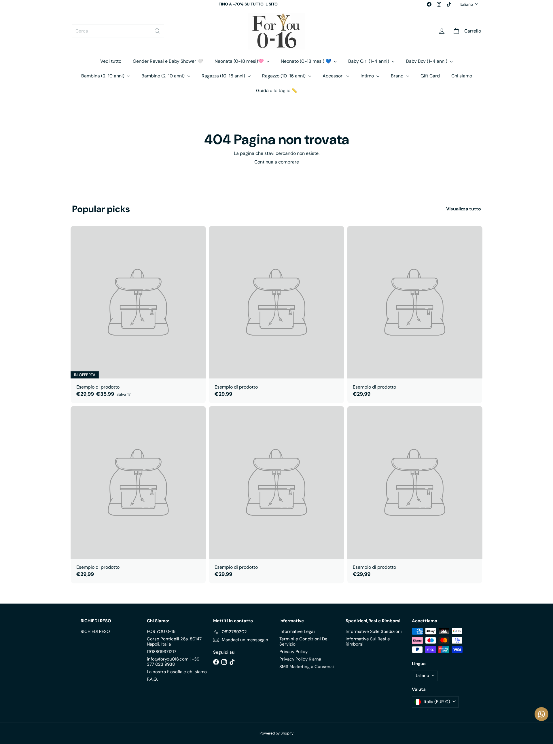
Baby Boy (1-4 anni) (427, 61)
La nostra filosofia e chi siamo (177, 672)
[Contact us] (541, 714)
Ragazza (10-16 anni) (224, 76)
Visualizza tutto (463, 209)
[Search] (157, 30)
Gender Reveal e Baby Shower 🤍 (168, 61)
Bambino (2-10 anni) (163, 76)
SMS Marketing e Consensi (306, 666)
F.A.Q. (152, 679)
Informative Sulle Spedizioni (374, 631)
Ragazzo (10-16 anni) (284, 76)
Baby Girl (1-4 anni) (369, 61)
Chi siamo (461, 76)
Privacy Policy (293, 651)
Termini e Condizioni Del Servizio (303, 641)
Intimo (368, 76)
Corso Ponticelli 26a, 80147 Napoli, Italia (174, 641)
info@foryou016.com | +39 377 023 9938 (173, 661)
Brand (398, 76)
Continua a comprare (276, 162)
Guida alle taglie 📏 (276, 90)
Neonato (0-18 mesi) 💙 (306, 61)
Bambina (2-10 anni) (103, 76)
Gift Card (430, 76)
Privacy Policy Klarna (300, 659)
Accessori (334, 76)
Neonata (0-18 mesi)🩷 (240, 61)
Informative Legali (297, 631)
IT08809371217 (161, 651)
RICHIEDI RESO (95, 631)
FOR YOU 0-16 (161, 631)
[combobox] (118, 30)
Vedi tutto (110, 61)
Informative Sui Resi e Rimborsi (368, 641)
